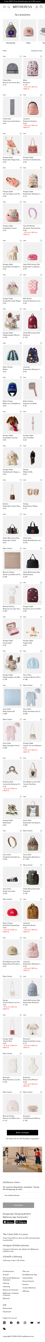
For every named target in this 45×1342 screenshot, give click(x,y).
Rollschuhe (7, 823)
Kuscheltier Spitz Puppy (12, 301)
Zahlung (6, 1283)
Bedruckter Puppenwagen (12, 160)
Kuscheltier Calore (10, 228)
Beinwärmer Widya (30, 506)
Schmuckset (7, 643)
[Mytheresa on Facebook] (11, 1323)
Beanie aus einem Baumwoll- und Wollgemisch (20, 82)
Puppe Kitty (27, 643)
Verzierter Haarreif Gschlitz (33, 228)
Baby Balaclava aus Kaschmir (14, 1080)
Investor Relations (29, 1288)
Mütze (5, 369)
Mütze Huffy (27, 472)
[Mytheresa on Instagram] (25, 1323)
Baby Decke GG (9, 711)
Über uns (25, 1271)
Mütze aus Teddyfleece (11, 403)
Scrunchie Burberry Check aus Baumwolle (18, 784)
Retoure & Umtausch (10, 1290)
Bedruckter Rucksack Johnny (33, 369)
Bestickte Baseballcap (11, 925)
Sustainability (27, 1278)
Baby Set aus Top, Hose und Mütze (16, 609)
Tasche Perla (7, 1041)
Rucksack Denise (29, 925)
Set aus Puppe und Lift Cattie (14, 194)
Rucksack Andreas (30, 121)
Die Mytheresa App (29, 1275)
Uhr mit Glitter (28, 438)
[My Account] (36, 7)
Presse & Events (28, 1281)
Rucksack (26, 82)
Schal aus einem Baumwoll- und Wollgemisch (20, 121)
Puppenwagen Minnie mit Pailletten (16, 335)
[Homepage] (22, 7)
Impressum (7, 1312)
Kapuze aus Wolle (30, 403)
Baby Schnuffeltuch (30, 1080)
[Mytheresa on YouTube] (31, 1323)
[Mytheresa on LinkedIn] (4, 1323)
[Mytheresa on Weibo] (38, 1323)
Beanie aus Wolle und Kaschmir (15, 1118)
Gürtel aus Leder (9, 891)
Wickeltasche (28, 574)
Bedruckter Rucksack (31, 1002)
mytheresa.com (28, 1336)
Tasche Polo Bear (29, 784)
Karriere (25, 1284)
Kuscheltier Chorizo (10, 438)
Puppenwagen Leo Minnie (12, 677)
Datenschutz (7, 1308)
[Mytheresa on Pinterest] (18, 1323)
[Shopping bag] (41, 7)
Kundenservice (8, 1271)
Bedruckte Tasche (9, 540)
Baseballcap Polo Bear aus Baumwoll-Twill (18, 964)
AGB (4, 1305)
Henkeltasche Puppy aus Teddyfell (16, 472)
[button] (21, 56)
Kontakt (6, 1275)
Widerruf (6, 1298)
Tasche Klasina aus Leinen (12, 1002)
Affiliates (25, 1291)
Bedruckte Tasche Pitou (11, 506)
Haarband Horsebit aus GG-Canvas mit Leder (20, 857)
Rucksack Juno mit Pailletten (33, 609)
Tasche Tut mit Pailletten (32, 745)
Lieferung (6, 1286)
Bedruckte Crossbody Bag (33, 267)
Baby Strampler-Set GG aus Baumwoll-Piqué (19, 745)
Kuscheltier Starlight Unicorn (13, 267)
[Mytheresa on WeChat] (4, 1329)
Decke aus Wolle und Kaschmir (14, 574)
